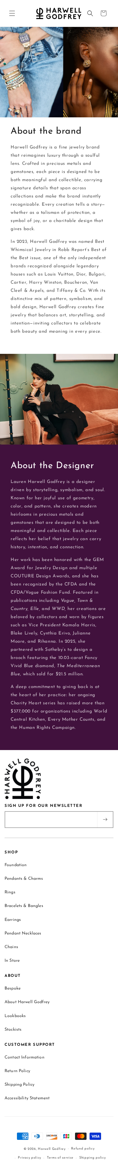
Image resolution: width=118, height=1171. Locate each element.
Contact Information (24, 1057)
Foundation (16, 865)
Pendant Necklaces (23, 933)
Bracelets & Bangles (24, 906)
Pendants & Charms (24, 878)
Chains (11, 947)
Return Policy (17, 1071)
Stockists (13, 1029)
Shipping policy (92, 1158)
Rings (10, 892)
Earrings (13, 920)
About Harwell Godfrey (27, 1002)
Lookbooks (15, 1016)
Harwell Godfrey (52, 1148)
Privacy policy (29, 1158)
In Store (12, 960)
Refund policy (82, 1148)
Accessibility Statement (27, 1098)
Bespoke (13, 988)
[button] (12, 13)
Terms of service (60, 1158)
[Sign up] (105, 819)
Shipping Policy (19, 1084)
